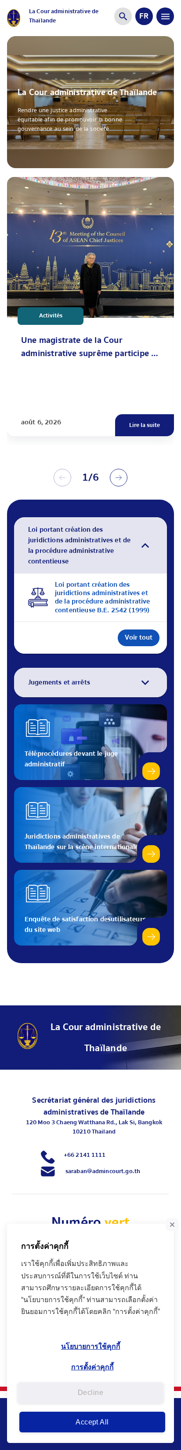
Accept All (92, 1422)
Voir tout (138, 637)
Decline (90, 1392)
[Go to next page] (118, 477)
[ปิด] (172, 1224)
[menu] (165, 16)
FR (144, 16)
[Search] (123, 16)
